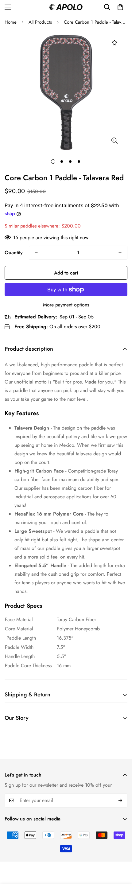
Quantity (14, 252)
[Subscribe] (120, 800)
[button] (120, 7)
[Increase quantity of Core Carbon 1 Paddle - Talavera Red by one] (120, 252)
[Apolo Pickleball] (66, 7)
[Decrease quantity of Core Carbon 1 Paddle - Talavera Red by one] (36, 252)
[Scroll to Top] (121, 851)
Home (11, 22)
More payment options (66, 304)
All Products (40, 22)
